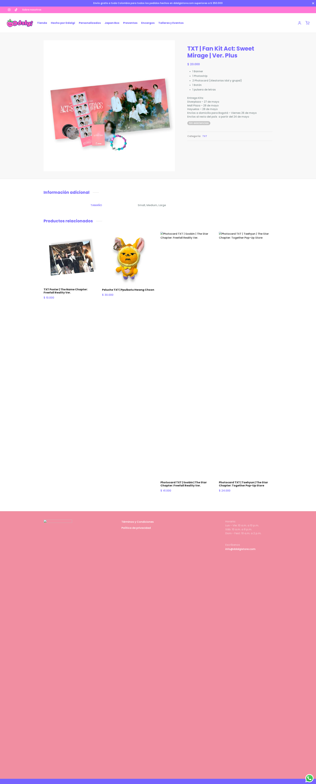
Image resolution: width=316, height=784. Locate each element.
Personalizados (90, 23)
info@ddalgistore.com (240, 549)
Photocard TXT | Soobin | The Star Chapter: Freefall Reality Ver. (183, 484)
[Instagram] (9, 9)
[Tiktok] (16, 9)
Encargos (148, 23)
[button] (91, 239)
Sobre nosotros (31, 9)
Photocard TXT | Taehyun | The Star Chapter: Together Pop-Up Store (243, 484)
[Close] (313, 3)
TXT (204, 136)
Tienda (42, 23)
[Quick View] (91, 247)
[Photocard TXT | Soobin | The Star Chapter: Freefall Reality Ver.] (187, 355)
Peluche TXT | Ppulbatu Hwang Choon (128, 290)
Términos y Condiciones (137, 522)
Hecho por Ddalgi (63, 23)
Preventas (130, 23)
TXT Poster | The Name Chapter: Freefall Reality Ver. (66, 291)
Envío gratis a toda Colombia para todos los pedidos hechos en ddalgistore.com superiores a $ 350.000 (158, 3)
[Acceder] (300, 23)
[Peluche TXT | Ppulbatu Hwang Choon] (129, 258)
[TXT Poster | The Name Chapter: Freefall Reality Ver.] (70, 258)
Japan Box (112, 23)
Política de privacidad (136, 528)
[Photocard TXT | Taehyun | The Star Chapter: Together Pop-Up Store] (245, 355)
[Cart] (307, 23)
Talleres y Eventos (171, 23)
